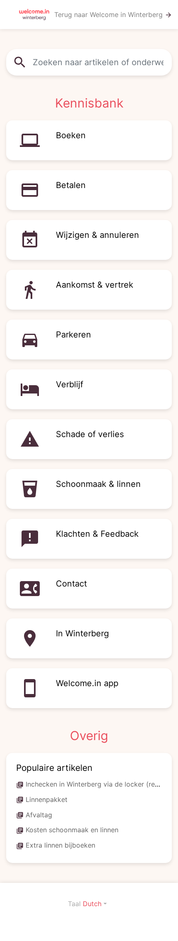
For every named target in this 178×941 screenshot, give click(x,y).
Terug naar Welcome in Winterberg (113, 14)
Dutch (92, 903)
